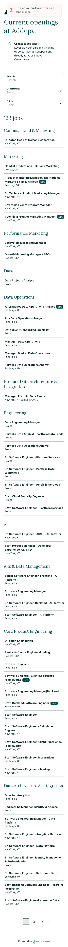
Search (11, 76)
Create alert (21, 59)
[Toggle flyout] (61, 91)
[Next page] (48, 921)
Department (13, 88)
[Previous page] (19, 921)
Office (10, 101)
